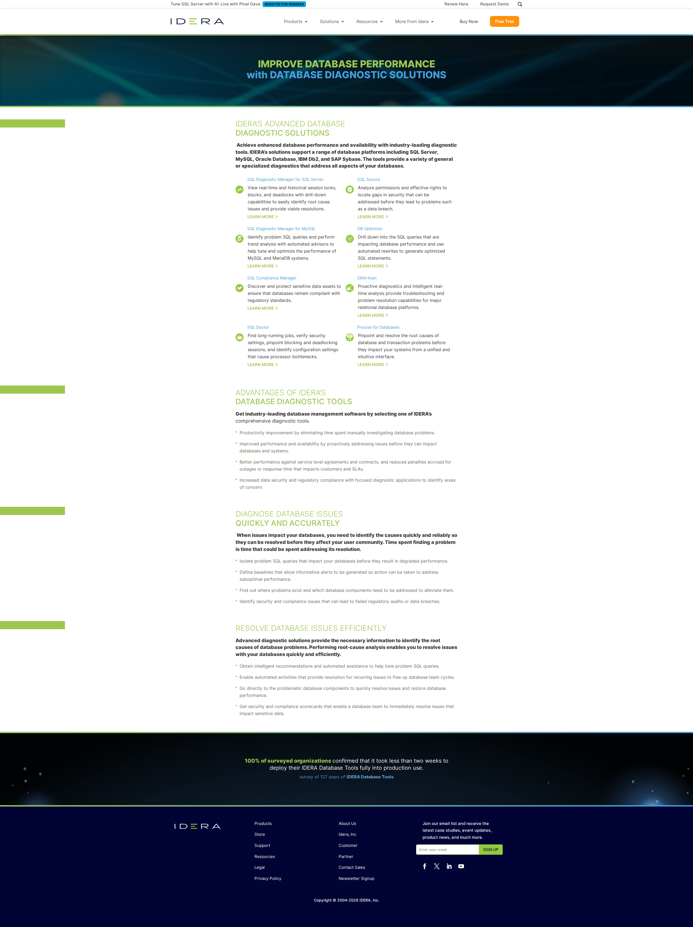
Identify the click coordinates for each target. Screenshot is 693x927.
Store (259, 834)
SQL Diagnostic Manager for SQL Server (285, 179)
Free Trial (504, 21)
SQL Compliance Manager (272, 277)
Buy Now (469, 21)
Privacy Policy (267, 878)
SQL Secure (368, 179)
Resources (367, 21)
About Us (347, 823)
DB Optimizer (370, 228)
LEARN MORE (260, 216)
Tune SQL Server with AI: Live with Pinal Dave (215, 3)
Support (262, 845)
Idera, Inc (347, 834)
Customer (348, 845)
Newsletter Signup (356, 878)
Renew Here (456, 4)
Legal (259, 867)
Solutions (329, 21)
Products (293, 21)
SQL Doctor (258, 327)
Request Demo (494, 4)
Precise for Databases (378, 327)
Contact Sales (352, 867)
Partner (346, 856)
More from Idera (412, 21)
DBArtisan (367, 277)
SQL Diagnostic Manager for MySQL (281, 228)
